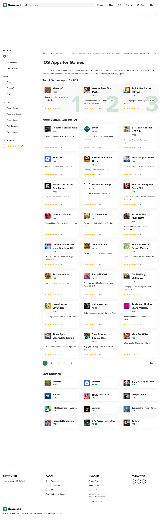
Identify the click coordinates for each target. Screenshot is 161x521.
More (152, 5)
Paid (8, 94)
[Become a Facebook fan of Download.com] (134, 481)
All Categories (61, 53)
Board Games (12, 126)
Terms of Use (94, 486)
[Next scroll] (155, 53)
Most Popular (12, 62)
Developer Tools (98, 53)
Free (9, 82)
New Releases (12, 68)
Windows (100, 5)
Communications (85, 53)
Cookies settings (95, 501)
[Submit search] (26, 5)
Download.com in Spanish (56, 494)
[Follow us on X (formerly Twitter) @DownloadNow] (139, 481)
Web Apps (141, 5)
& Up (23, 146)
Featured (10, 56)
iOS (119, 5)
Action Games (12, 108)
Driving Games (12, 132)
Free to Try (11, 88)
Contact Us (50, 490)
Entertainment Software (130, 53)
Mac (111, 5)
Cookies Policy (94, 490)
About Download (52, 481)
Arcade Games (12, 120)
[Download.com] (12, 5)
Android (129, 5)
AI (68, 53)
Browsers (74, 53)
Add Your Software (53, 486)
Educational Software (113, 53)
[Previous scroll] (52, 53)
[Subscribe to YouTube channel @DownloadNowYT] (144, 481)
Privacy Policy (94, 481)
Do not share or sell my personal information (98, 495)
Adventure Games (14, 114)
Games (142, 53)
